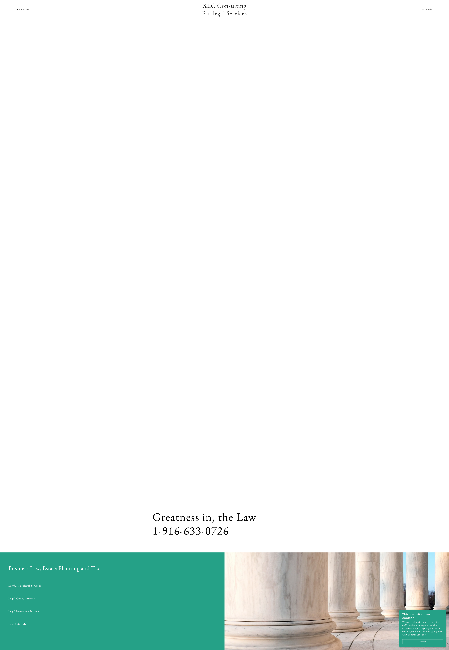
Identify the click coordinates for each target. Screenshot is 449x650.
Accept (423, 641)
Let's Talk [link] (427, 9)
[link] (224, 14)
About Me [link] (24, 9)
